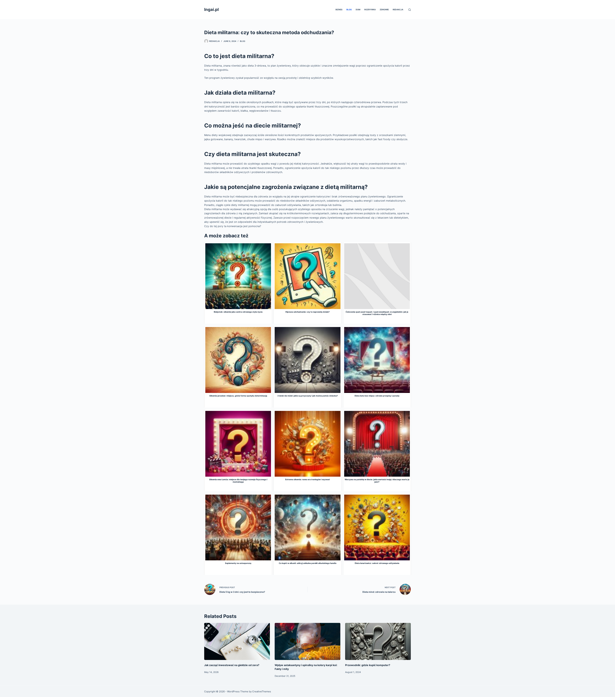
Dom (358, 9)
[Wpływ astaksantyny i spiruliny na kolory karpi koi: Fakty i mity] (307, 641)
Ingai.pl (211, 9)
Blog (349, 9)
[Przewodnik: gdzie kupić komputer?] (378, 641)
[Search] (409, 9)
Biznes (339, 9)
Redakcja (398, 9)
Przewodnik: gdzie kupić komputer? (367, 665)
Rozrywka (370, 9)
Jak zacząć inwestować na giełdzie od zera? (231, 665)
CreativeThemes (261, 691)
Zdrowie (384, 9)
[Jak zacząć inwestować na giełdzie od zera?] (237, 641)
